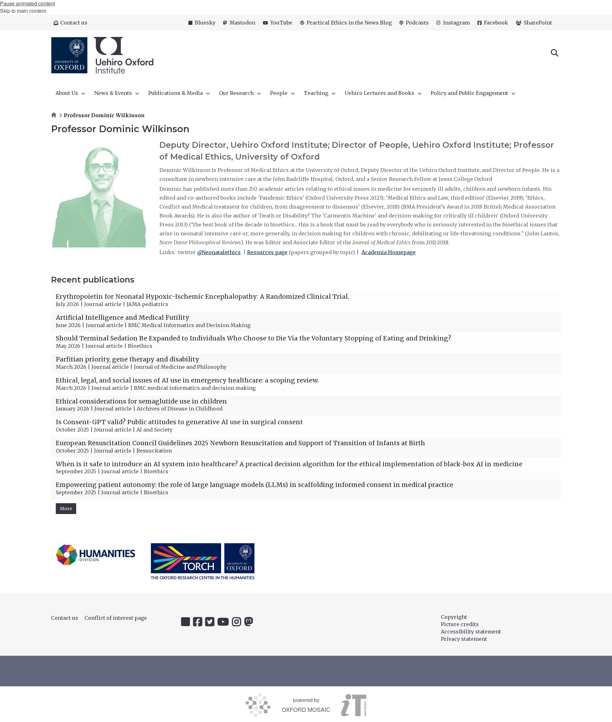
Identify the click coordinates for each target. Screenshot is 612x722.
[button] (554, 52)
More (66, 508)
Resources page (267, 252)
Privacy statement (464, 639)
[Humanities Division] (95, 554)
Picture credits (460, 624)
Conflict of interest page (115, 618)
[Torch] (203, 561)
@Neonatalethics (219, 252)
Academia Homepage (388, 252)
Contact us (64, 618)
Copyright (454, 617)
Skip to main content (23, 10)
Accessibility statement (471, 631)
